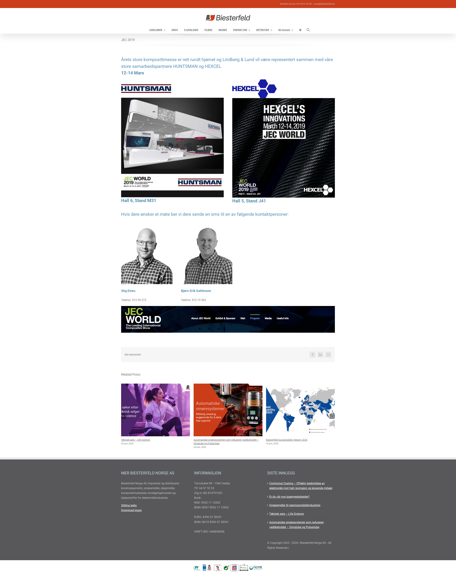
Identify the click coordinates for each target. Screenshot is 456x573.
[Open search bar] (308, 29)
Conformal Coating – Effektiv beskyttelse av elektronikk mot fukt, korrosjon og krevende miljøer (300, 486)
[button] (123, 416)
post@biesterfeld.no (324, 3)
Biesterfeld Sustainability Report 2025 (214, 439)
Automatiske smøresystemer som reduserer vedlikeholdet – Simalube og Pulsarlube (296, 525)
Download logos (131, 510)
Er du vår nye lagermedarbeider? (289, 496)
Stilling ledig (129, 505)
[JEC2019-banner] (228, 307)
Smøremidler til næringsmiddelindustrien (294, 505)
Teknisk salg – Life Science (286, 514)
